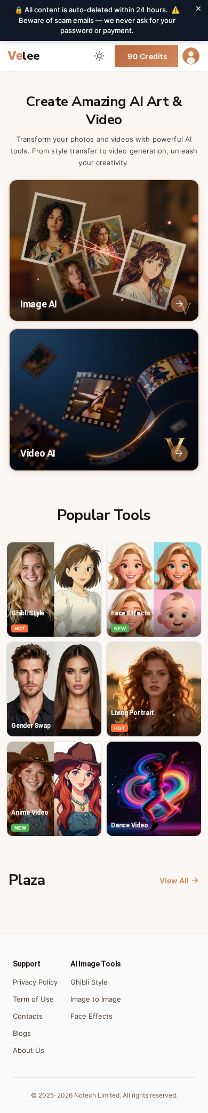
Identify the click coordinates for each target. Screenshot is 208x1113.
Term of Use (33, 999)
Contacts (28, 1016)
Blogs (22, 1033)
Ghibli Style (89, 982)
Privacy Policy (35, 982)
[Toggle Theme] (99, 56)
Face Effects (91, 1016)
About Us (28, 1050)
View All (174, 880)
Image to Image (95, 999)
